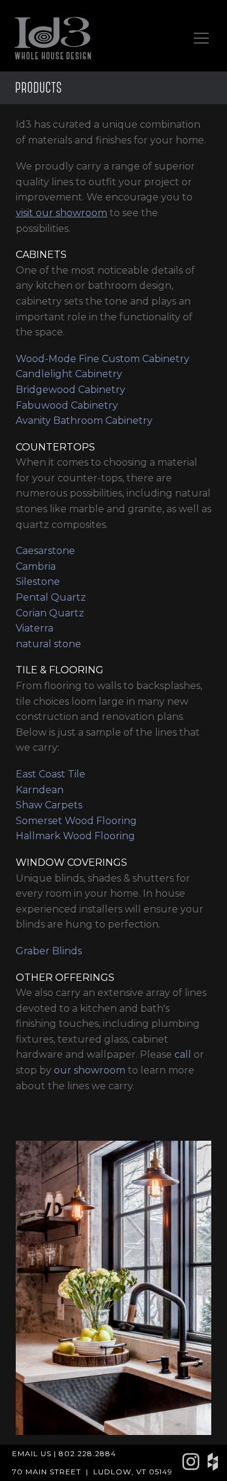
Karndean (40, 790)
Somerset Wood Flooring (76, 820)
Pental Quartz (51, 597)
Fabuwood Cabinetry (67, 405)
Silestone (38, 581)
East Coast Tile (50, 774)
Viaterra (34, 628)
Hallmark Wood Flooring (75, 836)
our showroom (89, 1070)
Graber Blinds (49, 951)
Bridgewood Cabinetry (70, 389)
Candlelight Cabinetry (69, 374)
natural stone (48, 644)
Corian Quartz (50, 613)
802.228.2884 (87, 1453)
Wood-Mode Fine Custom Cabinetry (102, 358)
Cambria (36, 566)
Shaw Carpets (49, 805)
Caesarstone (45, 550)
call (182, 1054)
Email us (31, 1453)
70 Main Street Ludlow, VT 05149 (92, 1471)
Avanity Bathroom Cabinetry (84, 420)
